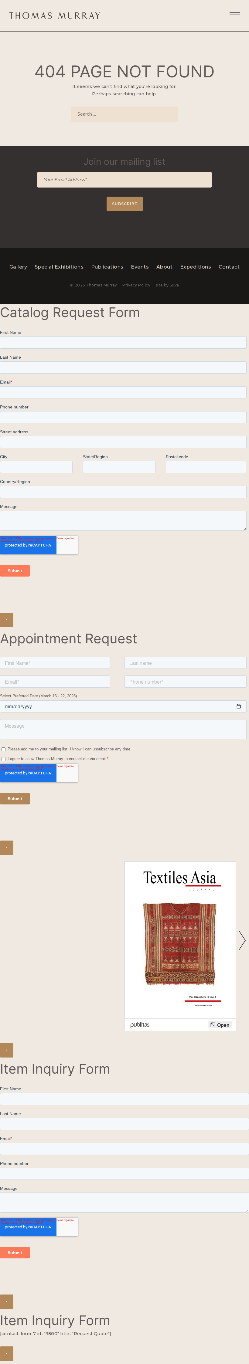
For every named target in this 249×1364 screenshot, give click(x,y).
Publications (107, 267)
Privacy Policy (136, 285)
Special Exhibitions (59, 267)
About (164, 267)
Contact (229, 267)
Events (140, 267)
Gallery (18, 267)
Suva (174, 285)
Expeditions (195, 267)
